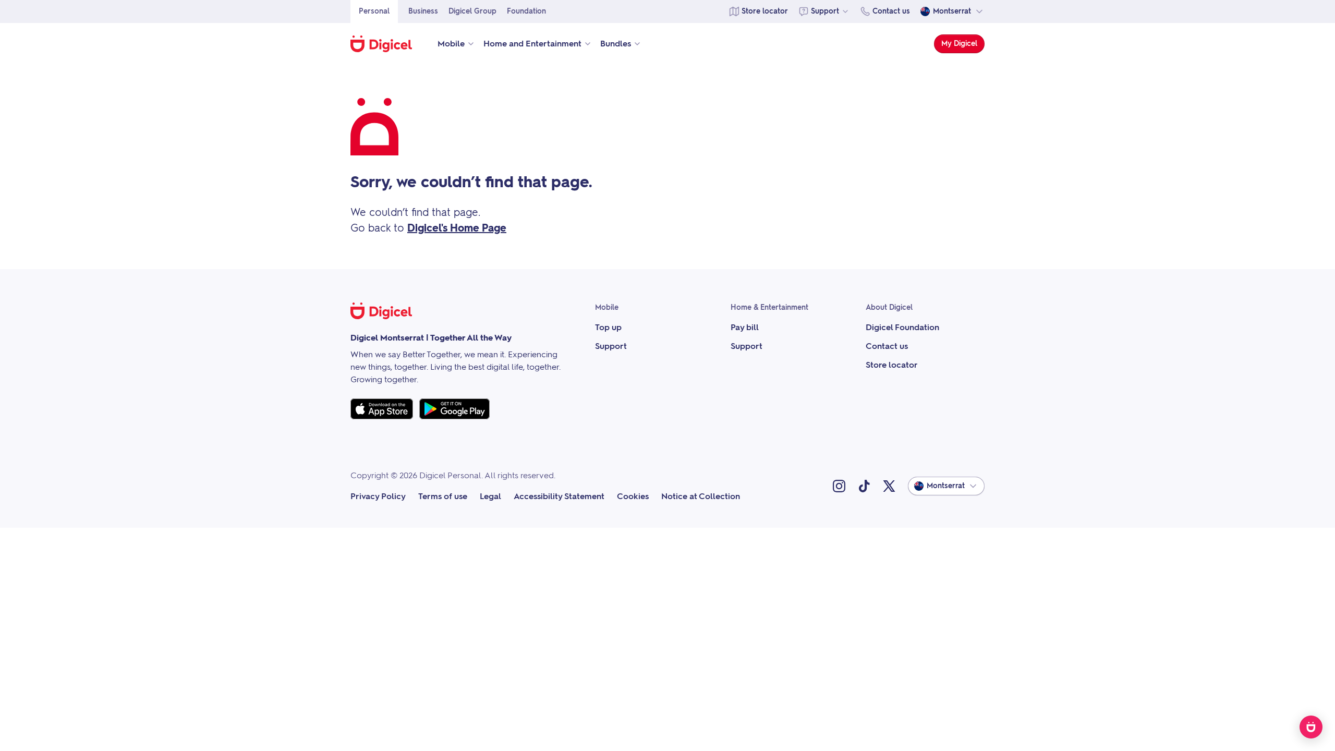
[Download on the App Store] (381, 408)
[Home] (386, 43)
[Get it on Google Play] (454, 408)
